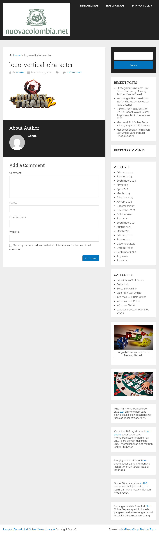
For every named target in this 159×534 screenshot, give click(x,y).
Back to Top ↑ (148, 529)
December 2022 (126, 205)
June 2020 (122, 260)
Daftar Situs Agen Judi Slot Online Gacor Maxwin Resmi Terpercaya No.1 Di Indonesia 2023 (133, 113)
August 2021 (124, 226)
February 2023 (125, 197)
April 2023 (122, 189)
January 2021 (124, 239)
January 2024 (124, 176)
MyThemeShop (130, 529)
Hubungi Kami (115, 5)
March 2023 (123, 193)
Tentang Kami (89, 5)
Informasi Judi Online (128, 301)
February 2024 (125, 172)
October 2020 (125, 247)
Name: (13, 202)
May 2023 (122, 184)
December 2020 (126, 243)
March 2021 (123, 231)
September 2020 (126, 252)
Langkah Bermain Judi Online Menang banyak (29, 529)
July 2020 (122, 256)
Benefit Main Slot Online (130, 280)
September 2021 (126, 222)
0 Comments (74, 72)
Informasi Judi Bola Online (131, 297)
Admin (20, 72)
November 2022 (126, 210)
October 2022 (125, 214)
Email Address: (17, 217)
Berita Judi (122, 284)
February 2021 (125, 235)
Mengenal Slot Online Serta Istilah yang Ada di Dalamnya (133, 124)
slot (122, 411)
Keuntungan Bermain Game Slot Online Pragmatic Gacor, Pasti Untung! (133, 101)
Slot (148, 506)
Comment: (15, 172)
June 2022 (122, 218)
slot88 (143, 483)
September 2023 (126, 180)
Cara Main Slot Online (129, 292)
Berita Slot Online (126, 288)
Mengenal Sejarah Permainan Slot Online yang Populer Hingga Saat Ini (133, 132)
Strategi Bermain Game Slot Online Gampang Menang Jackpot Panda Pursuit (133, 91)
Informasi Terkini (126, 305)
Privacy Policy (142, 5)
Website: (14, 231)
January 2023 (124, 201)
